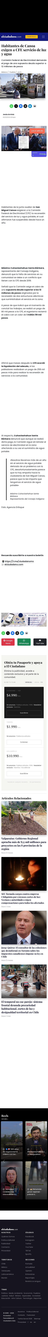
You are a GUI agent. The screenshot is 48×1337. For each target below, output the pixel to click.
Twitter (28, 1243)
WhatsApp (24, 643)
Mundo (4, 1278)
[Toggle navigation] (43, 36)
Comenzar (24, 742)
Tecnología (27, 1298)
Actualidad (30, 1267)
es (31, 1322)
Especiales (26, 1296)
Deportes (37, 1298)
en (35, 1322)
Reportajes (29, 1278)
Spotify (28, 1254)
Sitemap (37, 1319)
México (4, 72)
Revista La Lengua (32, 1281)
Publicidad (5, 1243)
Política (4, 1293)
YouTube (40, 643)
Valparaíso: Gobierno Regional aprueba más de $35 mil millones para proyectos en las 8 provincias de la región (23, 844)
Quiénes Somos (8, 1236)
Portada (28, 1264)
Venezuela (5, 1271)
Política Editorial (8, 1240)
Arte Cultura (16, 1298)
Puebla (12, 72)
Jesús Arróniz (8, 114)
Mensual (28, 682)
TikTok (28, 1251)
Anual (39, 682)
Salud (11, 1296)
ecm (19, 72)
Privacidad (5, 1251)
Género (18, 1296)
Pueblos (37, 1293)
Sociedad (36, 1296)
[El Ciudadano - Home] (11, 36)
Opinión (28, 1271)
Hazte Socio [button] (31, 37)
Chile (3, 1264)
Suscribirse (24, 713)
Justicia (4, 1296)
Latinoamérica (7, 1274)
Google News (8, 642)
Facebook (29, 1236)
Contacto (5, 1247)
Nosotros (21, 1312)
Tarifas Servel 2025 (25, 1319)
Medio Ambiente (16, 1293)
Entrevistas (30, 1274)
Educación (5, 1298)
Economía (28, 1293)
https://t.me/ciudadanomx (19, 561)
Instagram (29, 1240)
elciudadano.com (14, 564)
